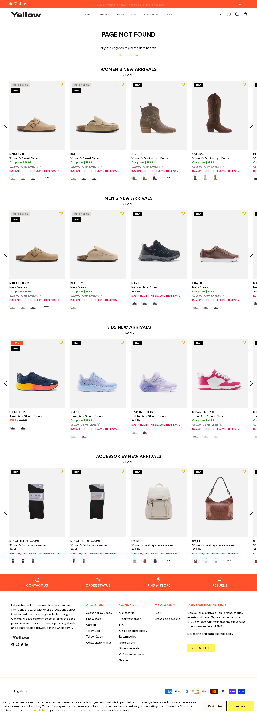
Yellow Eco (93, 631)
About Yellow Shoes (99, 613)
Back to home (128, 55)
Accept (241, 706)
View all (128, 75)
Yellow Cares (94, 637)
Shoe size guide (129, 648)
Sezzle (123, 660)
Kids (133, 14)
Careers (91, 625)
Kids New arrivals (128, 327)
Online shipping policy (133, 631)
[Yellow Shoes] (25, 14)
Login (158, 613)
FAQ (122, 625)
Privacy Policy (38, 710)
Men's (120, 14)
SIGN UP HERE (201, 648)
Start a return (128, 643)
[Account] (220, 14)
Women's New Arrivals (128, 69)
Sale (169, 14)
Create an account (167, 619)
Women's (103, 14)
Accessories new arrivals (128, 456)
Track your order (130, 619)
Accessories (151, 14)
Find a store (94, 619)
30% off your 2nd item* (111, 4)
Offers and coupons (132, 654)
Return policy (127, 637)
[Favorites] (229, 14)
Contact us (126, 613)
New (87, 14)
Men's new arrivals (128, 198)
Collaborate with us (99, 643)
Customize (215, 706)
